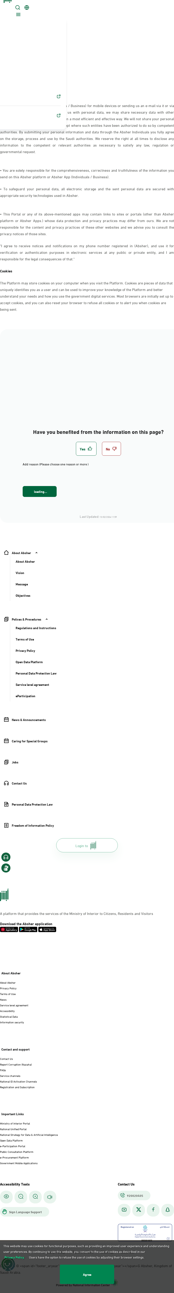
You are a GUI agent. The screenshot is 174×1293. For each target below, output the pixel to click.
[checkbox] (86, 449)
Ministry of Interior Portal (15, 1123)
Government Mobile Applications (19, 1162)
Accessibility (7, 1010)
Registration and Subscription (17, 1086)
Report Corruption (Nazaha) (16, 1064)
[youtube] (124, 1210)
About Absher (8, 982)
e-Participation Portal (12, 1145)
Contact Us (6, 1058)
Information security (12, 1021)
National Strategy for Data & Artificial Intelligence (29, 1134)
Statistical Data (9, 1016)
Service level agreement (14, 1004)
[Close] (8, 5)
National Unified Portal (13, 1128)
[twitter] (138, 1210)
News (3, 999)
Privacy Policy (8, 987)
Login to (81, 845)
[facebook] (153, 1210)
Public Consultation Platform (16, 1151)
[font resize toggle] (21, 1197)
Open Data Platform (11, 1140)
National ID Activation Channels (18, 1081)
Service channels (10, 1075)
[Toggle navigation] (18, 15)
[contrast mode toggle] (6, 1197)
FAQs (3, 1069)
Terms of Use (8, 993)
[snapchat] (167, 1210)
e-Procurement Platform (14, 1157)
